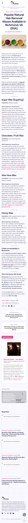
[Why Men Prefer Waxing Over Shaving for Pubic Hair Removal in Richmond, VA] (14, 315)
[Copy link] (14, 306)
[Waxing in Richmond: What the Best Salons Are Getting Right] (14, 446)
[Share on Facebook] (8, 306)
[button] (2, 3)
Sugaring (4, 116)
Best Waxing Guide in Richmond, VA (13, 31)
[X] (5, 513)
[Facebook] (2, 513)
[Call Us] (24, 514)
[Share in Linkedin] (11, 306)
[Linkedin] (10, 513)
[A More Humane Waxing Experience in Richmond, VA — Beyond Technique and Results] (14, 469)
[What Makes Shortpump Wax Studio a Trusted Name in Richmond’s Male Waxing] (14, 327)
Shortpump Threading (18, 400)
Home (4, 7)
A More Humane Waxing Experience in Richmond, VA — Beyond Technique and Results (9, 397)
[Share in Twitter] (6, 306)
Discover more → (17, 379)
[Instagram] (8, 513)
